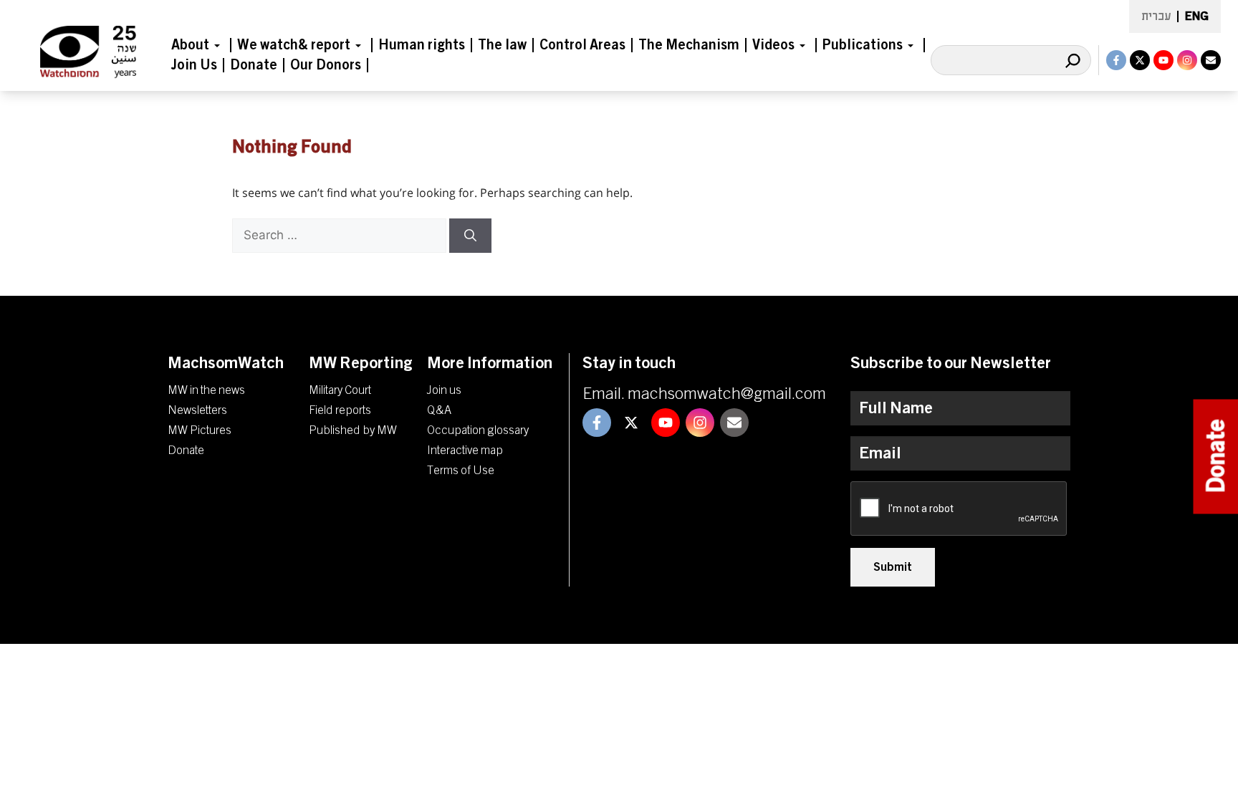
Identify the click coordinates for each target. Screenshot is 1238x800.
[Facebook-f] (1116, 60)
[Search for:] (340, 235)
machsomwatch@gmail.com (727, 394)
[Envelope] (1211, 60)
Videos (773, 45)
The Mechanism (688, 45)
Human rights (421, 45)
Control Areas (582, 45)
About (190, 45)
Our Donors (325, 65)
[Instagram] (1187, 60)
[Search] (1072, 60)
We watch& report (293, 45)
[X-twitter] (1140, 60)
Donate (253, 65)
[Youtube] (1163, 60)
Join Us (194, 65)
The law (502, 45)
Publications (862, 45)
